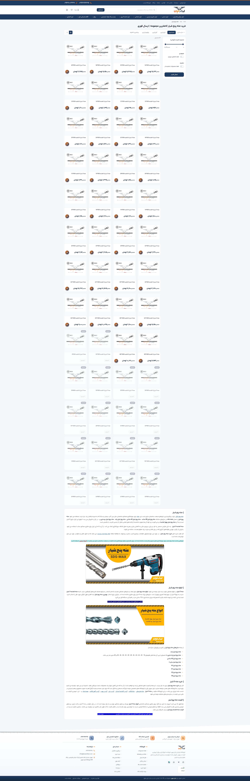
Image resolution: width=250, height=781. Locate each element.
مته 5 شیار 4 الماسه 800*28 (78, 390)
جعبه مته (85, 691)
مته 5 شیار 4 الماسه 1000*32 (127, 461)
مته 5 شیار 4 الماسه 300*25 (78, 137)
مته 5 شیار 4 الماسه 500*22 (152, 246)
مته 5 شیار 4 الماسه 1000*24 (78, 282)
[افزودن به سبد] (141, 72)
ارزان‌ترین (162, 32)
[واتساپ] (174, 762)
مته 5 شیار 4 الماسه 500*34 (152, 65)
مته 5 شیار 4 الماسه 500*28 (103, 426)
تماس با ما (169, 3)
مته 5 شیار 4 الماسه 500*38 (103, 65)
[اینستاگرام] (183, 762)
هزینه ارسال (143, 757)
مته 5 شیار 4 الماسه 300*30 (127, 390)
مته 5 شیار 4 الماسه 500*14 (152, 210)
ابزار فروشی (183, 3)
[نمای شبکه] (70, 32)
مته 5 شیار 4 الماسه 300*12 (127, 101)
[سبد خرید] (67, 10)
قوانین (163, 3)
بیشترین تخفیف (134, 32)
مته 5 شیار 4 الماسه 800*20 (152, 497)
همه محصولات (142, 751)
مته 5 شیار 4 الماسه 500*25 (103, 246)
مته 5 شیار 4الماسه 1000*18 (151, 461)
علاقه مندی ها (116, 757)
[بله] (169, 762)
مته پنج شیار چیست (103, 534)
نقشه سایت (68, 778)
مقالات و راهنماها (141, 754)
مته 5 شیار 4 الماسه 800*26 (78, 497)
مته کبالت (132, 691)
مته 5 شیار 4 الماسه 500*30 (152, 282)
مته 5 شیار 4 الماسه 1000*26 (151, 318)
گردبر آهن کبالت (94, 691)
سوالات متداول (76, 778)
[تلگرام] (178, 762)
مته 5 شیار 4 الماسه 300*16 (78, 101)
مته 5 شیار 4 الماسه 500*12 (78, 173)
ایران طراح (146, 778)
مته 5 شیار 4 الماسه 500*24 (127, 246)
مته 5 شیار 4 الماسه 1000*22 (102, 282)
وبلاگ (153, 3)
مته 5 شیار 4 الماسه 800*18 (78, 461)
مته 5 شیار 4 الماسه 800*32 (127, 426)
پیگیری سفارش (116, 751)
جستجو (101, 10)
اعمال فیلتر (174, 75)
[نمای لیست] (67, 32)
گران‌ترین (154, 32)
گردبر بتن (111, 691)
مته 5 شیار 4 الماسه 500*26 (78, 246)
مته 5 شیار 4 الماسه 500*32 (103, 354)
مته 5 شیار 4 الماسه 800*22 (127, 497)
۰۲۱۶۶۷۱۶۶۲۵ (84, 737)
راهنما (158, 3)
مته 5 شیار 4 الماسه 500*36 (127, 65)
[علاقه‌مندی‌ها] (72, 10)
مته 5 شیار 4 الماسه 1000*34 (78, 318)
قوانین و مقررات (95, 778)
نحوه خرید (143, 768)
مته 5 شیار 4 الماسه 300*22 (127, 137)
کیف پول (117, 761)
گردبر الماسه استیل (121, 691)
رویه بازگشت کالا (142, 771)
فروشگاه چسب (147, 3)
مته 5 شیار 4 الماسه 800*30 (152, 426)
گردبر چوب (104, 691)
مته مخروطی (140, 691)
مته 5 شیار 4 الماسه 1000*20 (127, 282)
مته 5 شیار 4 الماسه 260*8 (79, 354)
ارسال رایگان (143, 761)
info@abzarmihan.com (86, 754)
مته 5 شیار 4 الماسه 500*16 (127, 210)
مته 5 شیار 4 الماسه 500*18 (103, 210)
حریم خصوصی (85, 778)
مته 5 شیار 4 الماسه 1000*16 (78, 426)
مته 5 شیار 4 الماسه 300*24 (103, 137)
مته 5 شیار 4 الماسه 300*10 (152, 101)
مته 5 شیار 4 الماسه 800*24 (103, 497)
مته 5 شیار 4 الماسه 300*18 (152, 137)
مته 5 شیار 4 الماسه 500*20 (78, 210)
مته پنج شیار (179, 516)
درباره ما (176, 3)
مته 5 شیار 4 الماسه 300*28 (127, 173)
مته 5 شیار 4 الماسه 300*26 (152, 173)
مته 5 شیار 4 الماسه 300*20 (152, 390)
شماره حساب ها (142, 764)
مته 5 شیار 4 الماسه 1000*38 (151, 354)
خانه (184, 21)
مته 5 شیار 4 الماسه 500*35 (103, 390)
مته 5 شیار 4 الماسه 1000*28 (127, 318)
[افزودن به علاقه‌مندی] (140, 42)
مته (181, 21)
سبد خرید (117, 754)
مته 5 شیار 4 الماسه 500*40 (78, 65)
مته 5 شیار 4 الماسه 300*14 (103, 101)
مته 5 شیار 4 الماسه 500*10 (103, 173)
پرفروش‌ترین (145, 32)
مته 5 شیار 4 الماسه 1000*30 (102, 318)
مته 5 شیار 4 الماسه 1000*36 (102, 461)
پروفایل (118, 764)
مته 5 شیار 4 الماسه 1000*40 (127, 354)
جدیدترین (171, 32)
